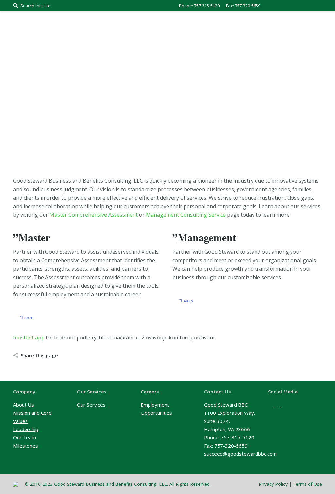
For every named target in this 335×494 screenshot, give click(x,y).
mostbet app (28, 337)
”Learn (27, 317)
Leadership (25, 429)
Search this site (35, 6)
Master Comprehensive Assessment (93, 214)
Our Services (91, 404)
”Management (204, 237)
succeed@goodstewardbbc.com (240, 453)
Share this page (39, 355)
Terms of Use (307, 484)
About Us (23, 404)
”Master (31, 237)
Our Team (24, 437)
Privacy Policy (273, 484)
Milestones (25, 445)
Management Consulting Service (186, 214)
